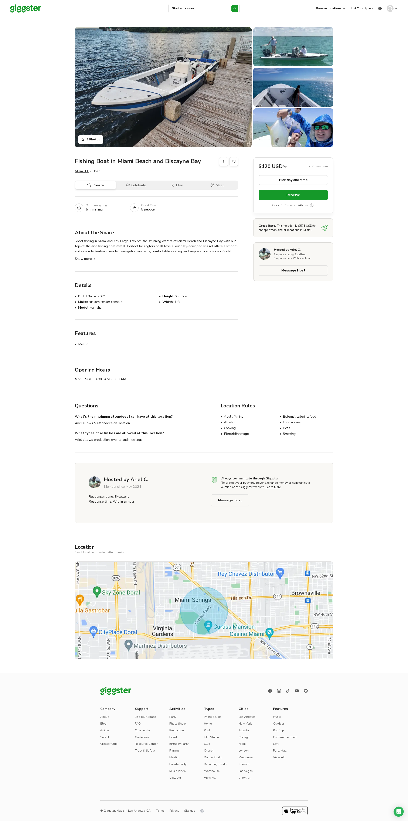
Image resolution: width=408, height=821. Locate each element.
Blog (103, 724)
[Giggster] (25, 8)
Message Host (293, 270)
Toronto (244, 764)
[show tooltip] (311, 205)
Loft (275, 744)
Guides (105, 730)
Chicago (244, 737)
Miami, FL (82, 171)
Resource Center (146, 744)
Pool (207, 730)
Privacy (174, 811)
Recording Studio (215, 764)
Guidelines (142, 737)
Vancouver (246, 757)
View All (175, 778)
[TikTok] (288, 691)
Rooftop (278, 730)
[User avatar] (390, 8)
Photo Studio (212, 717)
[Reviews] (306, 691)
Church (209, 751)
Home (208, 724)
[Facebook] (270, 691)
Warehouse (212, 771)
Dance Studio (213, 757)
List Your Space (362, 8)
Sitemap (189, 811)
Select (104, 737)
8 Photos (93, 139)
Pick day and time (293, 180)
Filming (174, 751)
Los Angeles (247, 717)
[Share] (223, 161)
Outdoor (278, 724)
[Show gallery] (163, 87)
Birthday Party (178, 744)
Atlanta (244, 730)
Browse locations (328, 8)
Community (142, 730)
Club (207, 744)
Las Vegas (246, 771)
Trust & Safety (145, 751)
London (244, 751)
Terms (160, 811)
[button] (399, 812)
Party (172, 717)
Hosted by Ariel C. (287, 250)
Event (173, 737)
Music (277, 717)
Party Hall (279, 751)
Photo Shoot (177, 724)
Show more (83, 258)
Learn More (273, 487)
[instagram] (279, 691)
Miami (242, 744)
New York (245, 724)
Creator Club (109, 744)
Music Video (177, 771)
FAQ (138, 724)
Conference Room (285, 737)
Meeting (174, 757)
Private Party (178, 764)
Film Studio (211, 737)
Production (176, 730)
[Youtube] (297, 691)
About (104, 717)
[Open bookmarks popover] (234, 161)
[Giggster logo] (115, 691)
